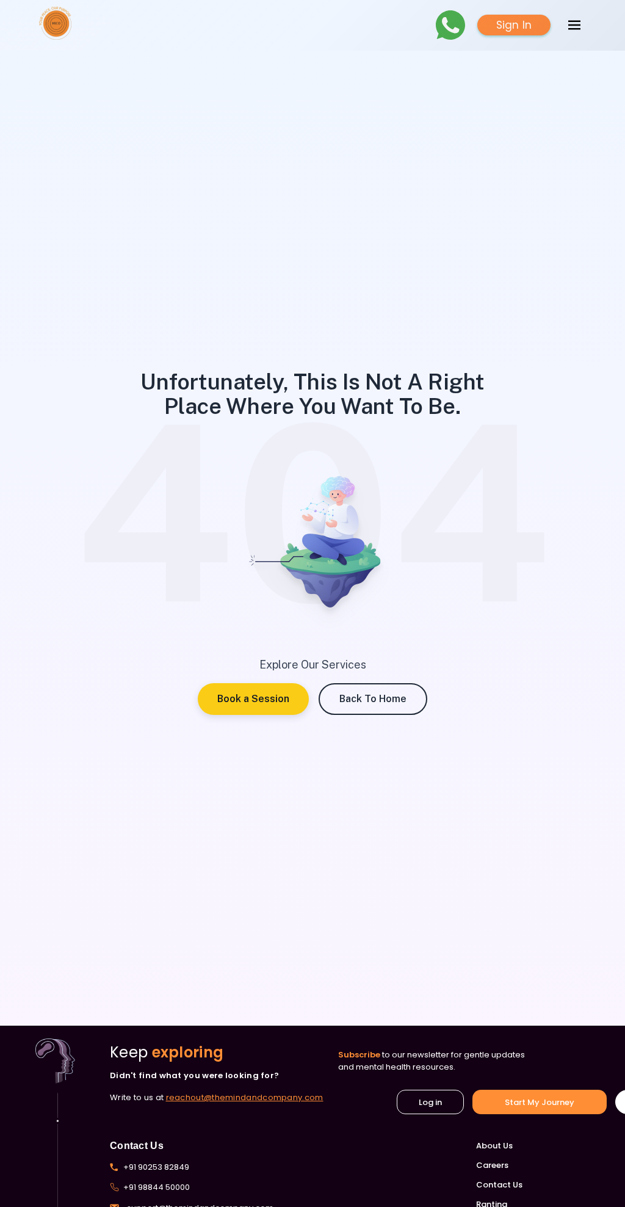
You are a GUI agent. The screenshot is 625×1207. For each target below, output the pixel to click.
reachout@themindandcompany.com (244, 1097)
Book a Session (253, 699)
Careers (492, 1165)
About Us (494, 1145)
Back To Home (372, 699)
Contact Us (499, 1185)
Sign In (514, 25)
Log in (430, 1102)
